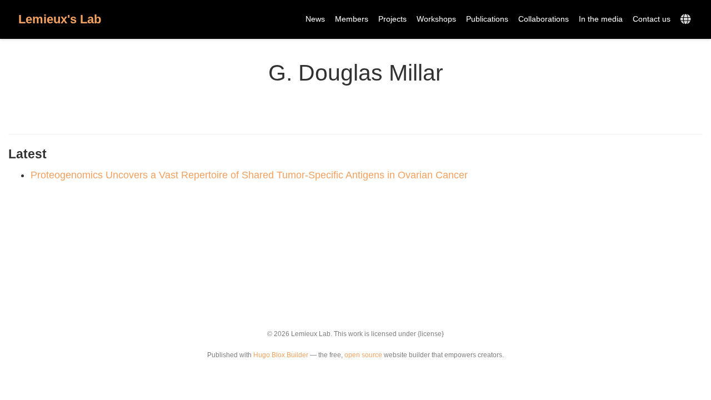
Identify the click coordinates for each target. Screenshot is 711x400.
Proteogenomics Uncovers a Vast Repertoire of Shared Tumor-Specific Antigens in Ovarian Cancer (249, 175)
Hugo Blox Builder (280, 355)
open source (363, 355)
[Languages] (686, 19)
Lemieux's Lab (59, 19)
